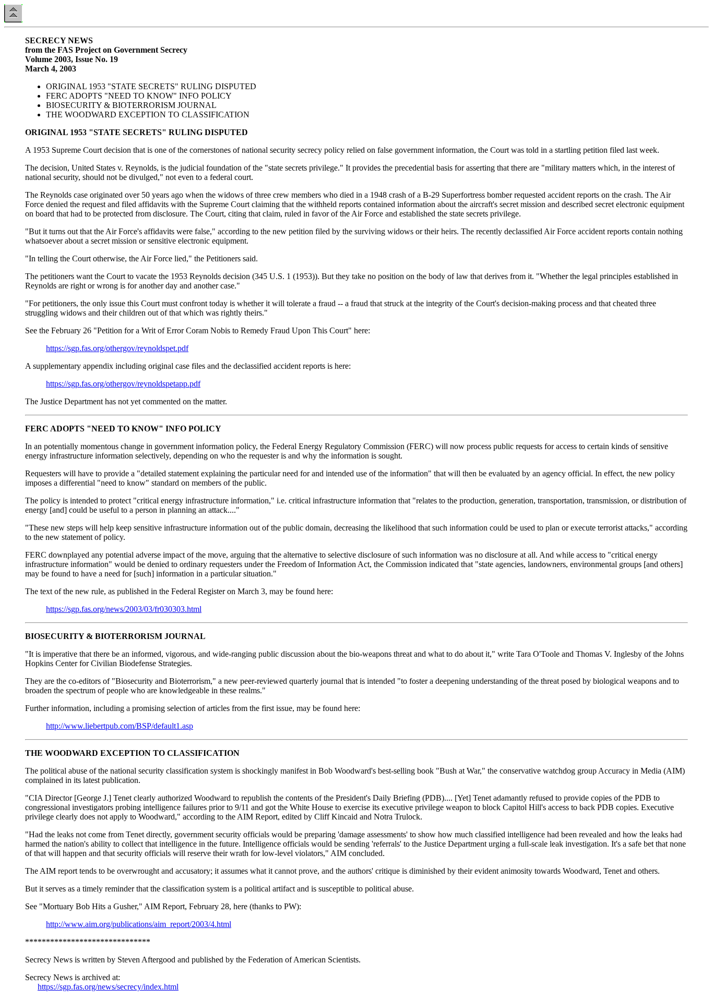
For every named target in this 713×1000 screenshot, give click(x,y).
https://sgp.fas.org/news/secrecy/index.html (108, 986)
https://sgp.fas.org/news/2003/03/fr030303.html (123, 609)
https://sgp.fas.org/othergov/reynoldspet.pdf (117, 348)
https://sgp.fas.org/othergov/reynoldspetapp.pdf (123, 383)
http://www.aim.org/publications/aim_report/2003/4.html (138, 924)
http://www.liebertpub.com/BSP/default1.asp (119, 725)
